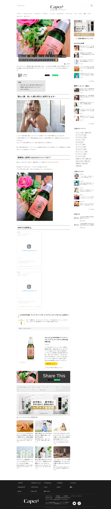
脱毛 (85, 13)
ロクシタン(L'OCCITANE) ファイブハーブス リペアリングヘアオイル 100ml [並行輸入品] (56, 339)
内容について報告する (65, 384)
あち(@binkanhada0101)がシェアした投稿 (29, 266)
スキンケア (19, 16)
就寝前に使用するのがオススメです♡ (30, 87)
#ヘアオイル (22, 389)
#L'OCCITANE (22, 387)
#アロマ (29, 387)
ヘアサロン (45, 13)
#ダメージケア (41, 387)
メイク (75, 13)
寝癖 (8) (79, 163)
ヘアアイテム (68, 13)
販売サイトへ (51, 363)
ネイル (89, 13)
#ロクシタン (35, 389)
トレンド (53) (80, 132)
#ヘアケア (28, 389)
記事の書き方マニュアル (85, 38)
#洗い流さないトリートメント (47, 389)
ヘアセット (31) (81, 139)
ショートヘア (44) (81, 146)
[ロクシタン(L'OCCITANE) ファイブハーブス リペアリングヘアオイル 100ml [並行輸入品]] (30, 349)
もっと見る (91, 81)
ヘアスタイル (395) (81, 137)
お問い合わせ (49, 497)
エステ (80, 13)
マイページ (21, 5)
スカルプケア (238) (81, 149)
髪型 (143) (88, 132)
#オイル (35, 387)
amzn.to (23, 362)
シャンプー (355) (81, 144)
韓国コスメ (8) (80, 158)
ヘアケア (19, 13)
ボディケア (27, 16)
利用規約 (66, 496)
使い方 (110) (80, 161)
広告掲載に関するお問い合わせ (63, 497)
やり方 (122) (80, 142)
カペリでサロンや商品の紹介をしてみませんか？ (57, 499)
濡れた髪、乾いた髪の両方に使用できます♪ (32, 85)
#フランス (58, 387)
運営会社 (58, 496)
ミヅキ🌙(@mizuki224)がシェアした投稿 (29, 306)
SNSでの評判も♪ (24, 89)
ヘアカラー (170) (81, 156)
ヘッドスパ (52, 13)
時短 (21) (87, 161)
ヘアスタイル (37, 13)
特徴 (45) (79, 165)
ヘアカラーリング (27, 13)
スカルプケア (60, 13)
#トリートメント (51, 387)
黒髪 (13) (88, 158)
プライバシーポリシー (77, 496)
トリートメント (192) (82, 151)
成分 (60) (85, 163)
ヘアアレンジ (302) (81, 154)
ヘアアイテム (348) (81, 135)
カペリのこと (49, 496)
